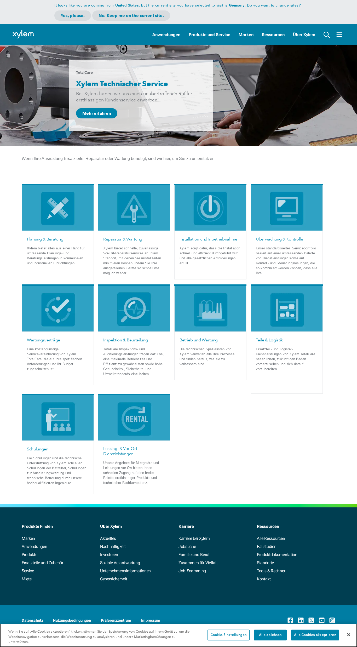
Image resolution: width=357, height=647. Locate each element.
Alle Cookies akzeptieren (315, 635)
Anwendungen (166, 34)
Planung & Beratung (45, 239)
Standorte (265, 562)
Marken (246, 34)
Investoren (109, 554)
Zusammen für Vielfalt (198, 562)
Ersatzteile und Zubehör (42, 562)
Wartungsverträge (43, 339)
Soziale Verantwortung (120, 562)
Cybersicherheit (113, 578)
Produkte (29, 554)
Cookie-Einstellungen (228, 635)
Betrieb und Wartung (199, 339)
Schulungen (37, 448)
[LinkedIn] (301, 620)
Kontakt (264, 578)
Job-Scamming (192, 570)
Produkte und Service (209, 34)
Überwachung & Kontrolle (279, 239)
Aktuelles (108, 538)
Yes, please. (73, 15)
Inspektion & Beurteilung (125, 339)
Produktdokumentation (277, 554)
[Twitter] (311, 620)
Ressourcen (273, 34)
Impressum (150, 620)
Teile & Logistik (269, 339)
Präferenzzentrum (116, 620)
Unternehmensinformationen (125, 570)
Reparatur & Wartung (122, 239)
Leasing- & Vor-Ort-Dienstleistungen (120, 451)
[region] (178, 635)
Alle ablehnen (270, 635)
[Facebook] (290, 620)
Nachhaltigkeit (113, 546)
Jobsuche (187, 546)
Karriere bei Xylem (194, 538)
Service (28, 570)
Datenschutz (32, 620)
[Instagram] (332, 620)
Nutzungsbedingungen (72, 620)
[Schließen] (348, 634)
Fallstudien (266, 546)
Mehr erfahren (96, 113)
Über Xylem (304, 34)
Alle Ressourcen (271, 538)
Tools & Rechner (271, 570)
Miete (26, 578)
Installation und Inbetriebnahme (208, 239)
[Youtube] (322, 620)
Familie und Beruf (194, 554)
